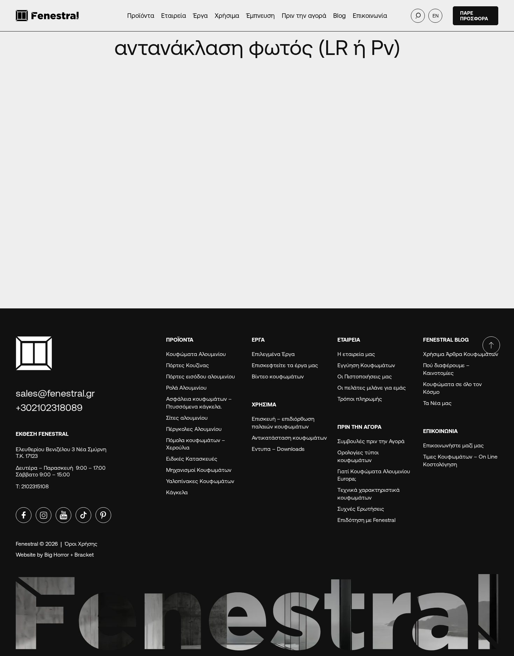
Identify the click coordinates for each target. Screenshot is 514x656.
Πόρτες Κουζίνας (187, 365)
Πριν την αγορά (304, 15)
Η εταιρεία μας (356, 354)
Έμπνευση (260, 15)
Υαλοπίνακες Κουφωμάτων (200, 481)
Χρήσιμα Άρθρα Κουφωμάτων (460, 354)
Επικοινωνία (370, 15)
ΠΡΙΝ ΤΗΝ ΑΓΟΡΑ (359, 427)
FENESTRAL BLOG (446, 339)
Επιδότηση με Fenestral (366, 520)
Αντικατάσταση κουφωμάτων (289, 437)
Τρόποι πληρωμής (359, 399)
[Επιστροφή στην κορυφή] (491, 345)
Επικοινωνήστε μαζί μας (453, 445)
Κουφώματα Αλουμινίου (196, 354)
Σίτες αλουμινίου (187, 417)
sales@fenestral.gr (55, 393)
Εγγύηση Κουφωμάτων (367, 365)
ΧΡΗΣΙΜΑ (264, 404)
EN (435, 16)
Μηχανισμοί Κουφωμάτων (198, 470)
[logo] (59, 15)
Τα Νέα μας (437, 403)
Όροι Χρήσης (81, 543)
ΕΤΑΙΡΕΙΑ (348, 339)
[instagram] (43, 515)
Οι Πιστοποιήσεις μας (364, 376)
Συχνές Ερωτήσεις (360, 508)
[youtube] (63, 515)
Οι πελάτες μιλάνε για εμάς (371, 387)
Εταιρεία (173, 15)
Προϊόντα (140, 15)
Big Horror (56, 554)
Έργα (200, 15)
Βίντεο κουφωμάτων (278, 376)
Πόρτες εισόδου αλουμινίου (200, 376)
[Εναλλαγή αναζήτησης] (418, 16)
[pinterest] (103, 515)
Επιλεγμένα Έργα (273, 354)
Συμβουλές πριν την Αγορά (371, 441)
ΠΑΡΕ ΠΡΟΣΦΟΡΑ (474, 15)
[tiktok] (83, 515)
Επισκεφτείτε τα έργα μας (285, 365)
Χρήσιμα (227, 15)
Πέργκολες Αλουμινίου (194, 429)
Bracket (84, 554)
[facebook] (23, 515)
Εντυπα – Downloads (278, 449)
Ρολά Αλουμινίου (186, 387)
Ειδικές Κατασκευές (191, 458)
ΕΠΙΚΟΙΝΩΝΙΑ (440, 431)
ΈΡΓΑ (258, 339)
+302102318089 (49, 407)
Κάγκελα (177, 492)
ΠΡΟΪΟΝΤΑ (179, 339)
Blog (339, 15)
